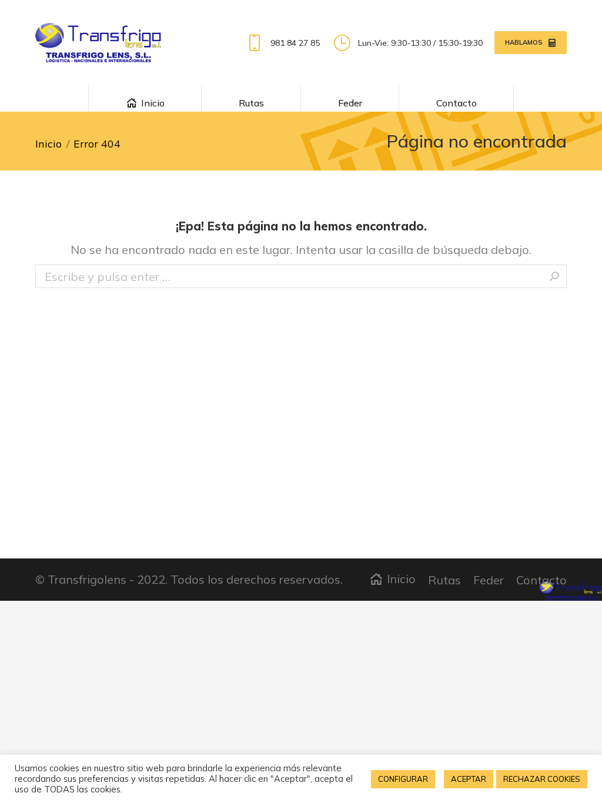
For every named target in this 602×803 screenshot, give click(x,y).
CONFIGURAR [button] (403, 779)
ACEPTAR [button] (468, 779)
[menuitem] (145, 98)
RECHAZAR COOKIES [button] (541, 779)
